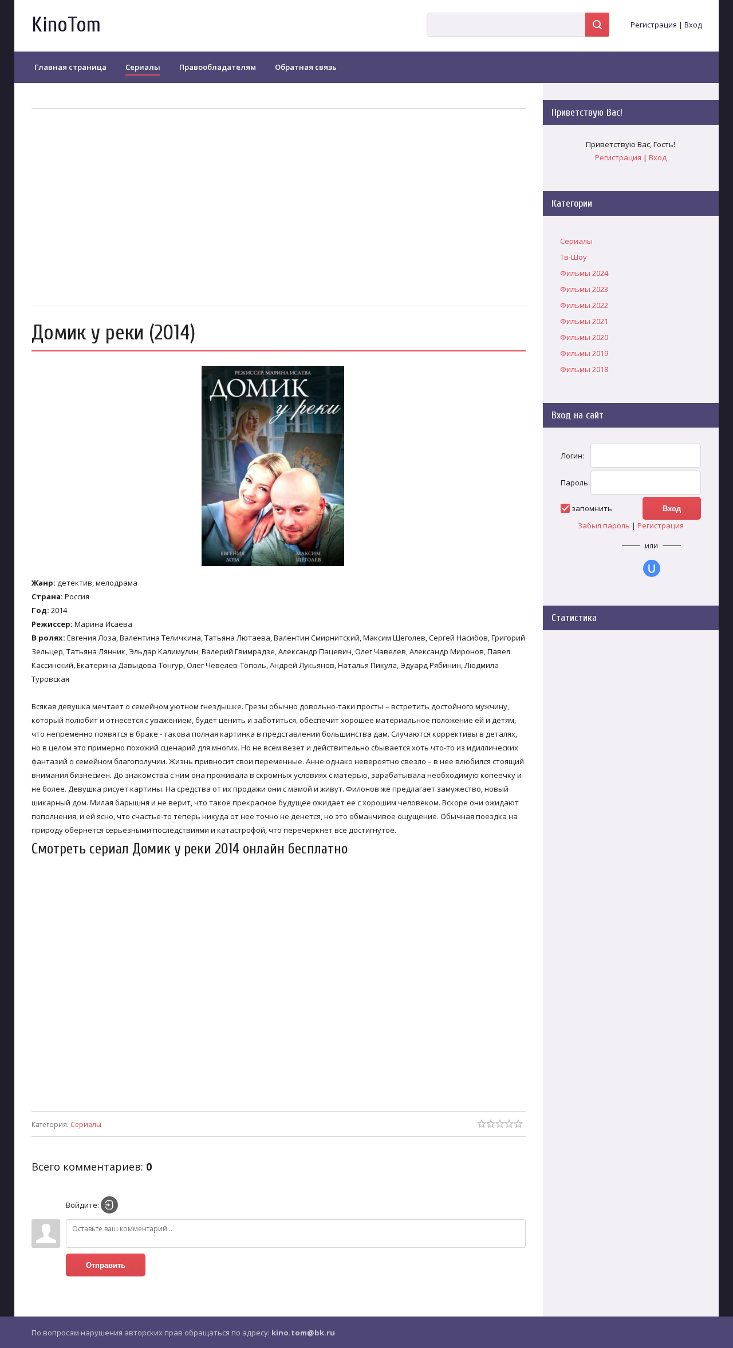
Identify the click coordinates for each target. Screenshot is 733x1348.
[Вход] (109, 1204)
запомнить (592, 508)
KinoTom (66, 25)
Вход (693, 24)
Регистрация (653, 24)
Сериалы (85, 1124)
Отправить (105, 1265)
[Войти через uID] (651, 568)
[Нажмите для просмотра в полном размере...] (279, 566)
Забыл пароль (604, 525)
